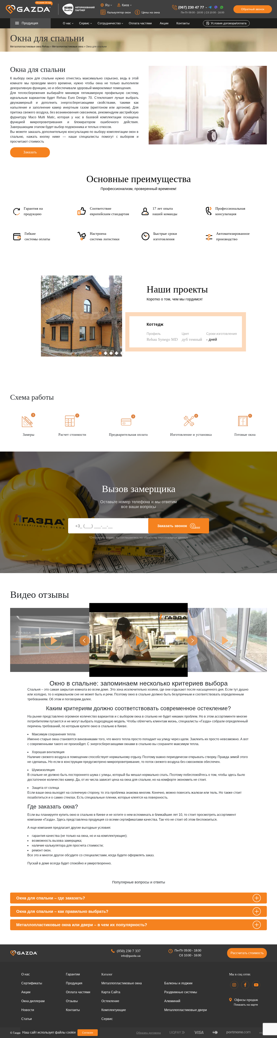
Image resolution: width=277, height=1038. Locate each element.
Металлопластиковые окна (67, 46)
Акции (164, 23)
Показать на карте (246, 1004)
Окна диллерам (33, 1001)
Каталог (107, 974)
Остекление (110, 1001)
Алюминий (172, 1001)
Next (192, 640)
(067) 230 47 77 (191, 7)
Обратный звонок (252, 9)
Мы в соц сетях (239, 974)
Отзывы (72, 1001)
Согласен (87, 1032)
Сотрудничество (109, 23)
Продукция (74, 983)
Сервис (84, 23)
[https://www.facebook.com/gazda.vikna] (245, 985)
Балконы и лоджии (178, 983)
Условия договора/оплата (228, 23)
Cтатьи (26, 1019)
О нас (67, 23)
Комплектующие (113, 1010)
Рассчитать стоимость (247, 953)
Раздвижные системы (180, 992)
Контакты (183, 23)
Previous (84, 640)
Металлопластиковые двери (185, 1010)
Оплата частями (140, 23)
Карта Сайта (110, 992)
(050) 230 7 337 (129, 951)
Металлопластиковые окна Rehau (29, 46)
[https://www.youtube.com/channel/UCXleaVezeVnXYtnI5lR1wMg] (256, 985)
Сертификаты (31, 983)
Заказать (30, 152)
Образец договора (148, 1032)
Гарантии (73, 974)
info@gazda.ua (131, 955)
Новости (27, 1010)
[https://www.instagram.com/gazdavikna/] (234, 985)
